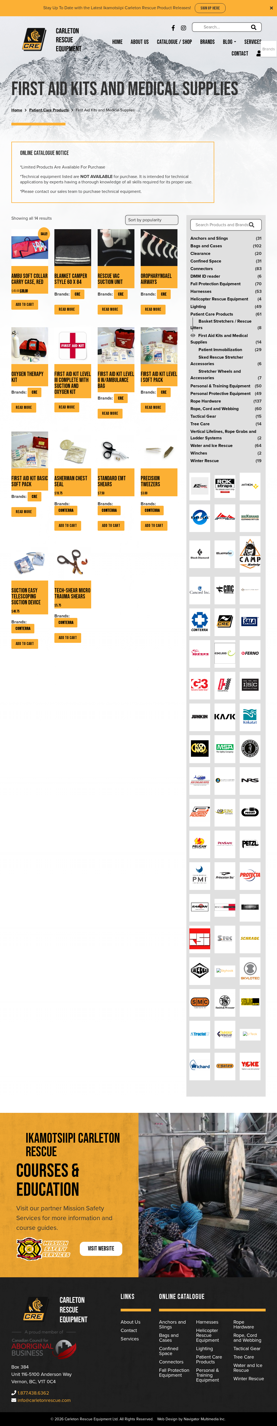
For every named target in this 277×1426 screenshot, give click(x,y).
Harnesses (201, 291)
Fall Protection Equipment (215, 284)
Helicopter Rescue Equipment (219, 299)
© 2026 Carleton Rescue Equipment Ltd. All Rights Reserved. (102, 1419)
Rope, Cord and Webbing (214, 408)
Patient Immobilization (220, 349)
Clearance (200, 253)
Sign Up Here (210, 8)
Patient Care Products (49, 110)
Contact (240, 53)
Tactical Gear (203, 416)
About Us (140, 42)
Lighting (198, 306)
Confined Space (205, 261)
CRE (77, 294)
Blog (228, 42)
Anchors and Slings (209, 238)
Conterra (65, 510)
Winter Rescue (204, 461)
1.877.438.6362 (33, 1393)
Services (253, 42)
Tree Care (200, 424)
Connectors (201, 268)
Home (117, 42)
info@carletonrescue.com (44, 1400)
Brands (207, 42)
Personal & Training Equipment (220, 386)
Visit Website (101, 1248)
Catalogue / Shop (174, 42)
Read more (67, 309)
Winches (198, 453)
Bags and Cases (206, 246)
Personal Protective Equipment (220, 393)
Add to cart (25, 304)
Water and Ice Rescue (211, 445)
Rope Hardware (205, 401)
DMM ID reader (205, 276)
